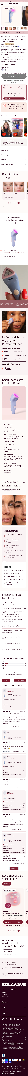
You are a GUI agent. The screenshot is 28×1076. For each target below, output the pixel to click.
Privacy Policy (18, 1066)
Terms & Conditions (7, 1066)
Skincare (4, 994)
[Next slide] (18, 203)
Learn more (14, 82)
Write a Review (21, 680)
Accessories (5, 996)
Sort (13, 685)
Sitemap (19, 1071)
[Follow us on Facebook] (3, 1019)
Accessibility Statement (8, 1071)
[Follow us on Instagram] (11, 1019)
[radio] (2, 69)
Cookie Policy (6, 1068)
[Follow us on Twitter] (7, 1019)
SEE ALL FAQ (8, 603)
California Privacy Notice (18, 1068)
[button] (5, 36)
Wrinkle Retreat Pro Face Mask (11, 913)
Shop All (4, 992)
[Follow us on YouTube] (18, 1019)
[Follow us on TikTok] (22, 1019)
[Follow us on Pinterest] (14, 1019)
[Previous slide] (9, 203)
